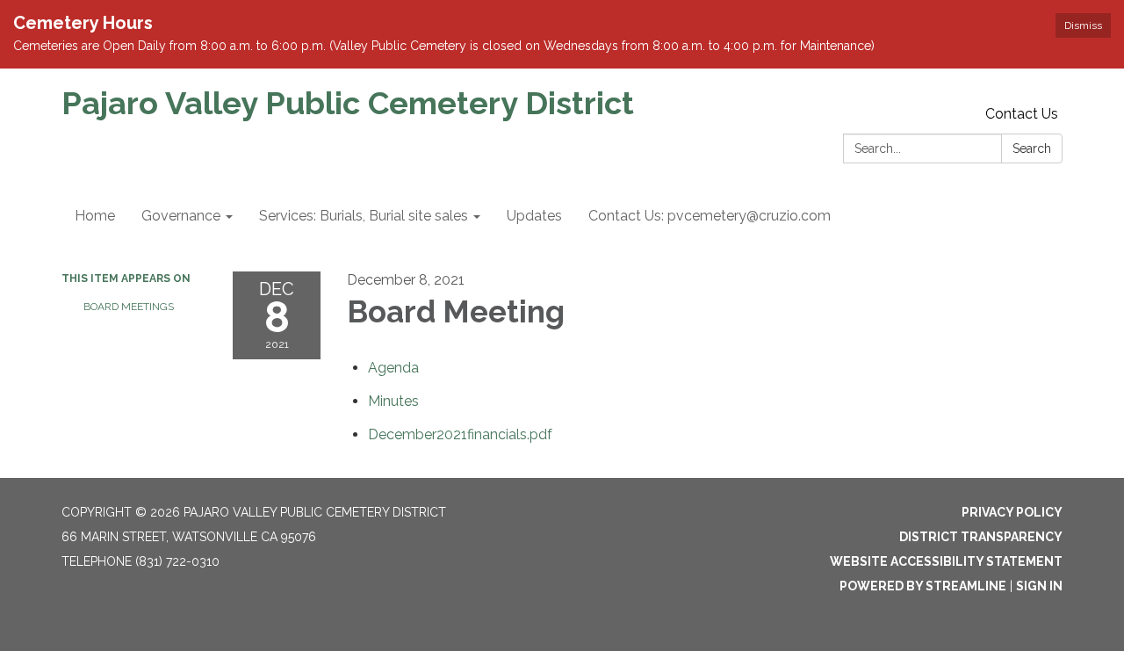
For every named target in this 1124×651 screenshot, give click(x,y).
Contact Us (1021, 113)
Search (1031, 148)
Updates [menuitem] (534, 215)
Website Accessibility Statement (946, 561)
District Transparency (981, 537)
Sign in (1039, 586)
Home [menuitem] (95, 215)
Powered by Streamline (922, 586)
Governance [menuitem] (180, 215)
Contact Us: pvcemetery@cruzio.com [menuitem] (709, 215)
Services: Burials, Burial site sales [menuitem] (363, 215)
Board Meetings (128, 306)
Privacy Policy (1012, 512)
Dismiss (1083, 25)
